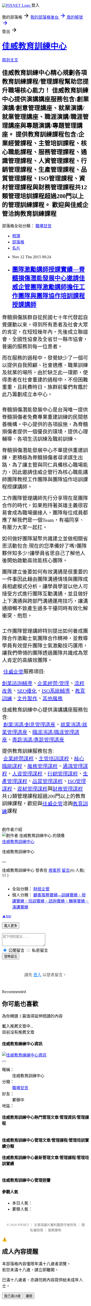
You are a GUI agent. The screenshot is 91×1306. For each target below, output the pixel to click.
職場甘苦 (43, 226)
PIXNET (23, 1225)
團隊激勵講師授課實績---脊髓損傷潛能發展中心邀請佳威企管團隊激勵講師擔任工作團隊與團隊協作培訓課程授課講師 (48, 287)
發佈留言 (10, 956)
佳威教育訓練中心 (34, 46)
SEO (27, 691)
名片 (16, 248)
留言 (66, 870)
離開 (29, 1296)
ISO (56, 691)
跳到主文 (10, 60)
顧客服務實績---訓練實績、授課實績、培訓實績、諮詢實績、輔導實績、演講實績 (50, 901)
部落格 (18, 242)
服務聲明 (54, 1230)
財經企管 (41, 889)
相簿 (16, 236)
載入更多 (10, 926)
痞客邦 (55, 870)
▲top (6, 916)
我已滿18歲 (12, 1296)
